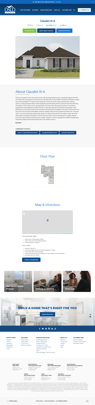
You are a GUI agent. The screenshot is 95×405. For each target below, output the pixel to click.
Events (62, 345)
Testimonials (64, 341)
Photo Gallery (24, 340)
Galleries (24, 337)
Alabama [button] (8, 340)
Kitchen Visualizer (26, 345)
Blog (62, 347)
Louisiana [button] (9, 343)
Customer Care (78, 337)
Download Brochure (64, 30)
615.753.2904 (62, 379)
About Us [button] (57, 10)
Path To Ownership (41, 341)
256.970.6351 (33, 370)
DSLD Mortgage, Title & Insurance (45, 352)
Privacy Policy (39, 401)
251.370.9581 (71, 370)
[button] (92, 2)
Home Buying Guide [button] (46, 10)
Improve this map (69, 233)
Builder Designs (13, 401)
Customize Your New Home (43, 347)
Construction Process (42, 345)
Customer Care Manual (79, 341)
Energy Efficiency (40, 343)
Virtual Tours (24, 343)
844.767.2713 (17, 370)
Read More (18, 123)
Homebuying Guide (41, 340)
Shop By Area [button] (11, 337)
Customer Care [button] (66, 10)
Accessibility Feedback (61, 401)
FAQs (37, 350)
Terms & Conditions (49, 401)
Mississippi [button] (9, 345)
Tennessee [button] (9, 347)
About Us (64, 337)
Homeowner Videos (78, 343)
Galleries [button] (35, 10)
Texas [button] (8, 349)
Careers (63, 343)
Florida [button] (8, 341)
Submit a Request (78, 340)
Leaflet (52, 233)
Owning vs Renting (41, 349)
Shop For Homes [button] (25, 10)
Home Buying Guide (43, 337)
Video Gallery (24, 341)
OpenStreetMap (62, 233)
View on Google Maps (32, 259)
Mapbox (56, 233)
